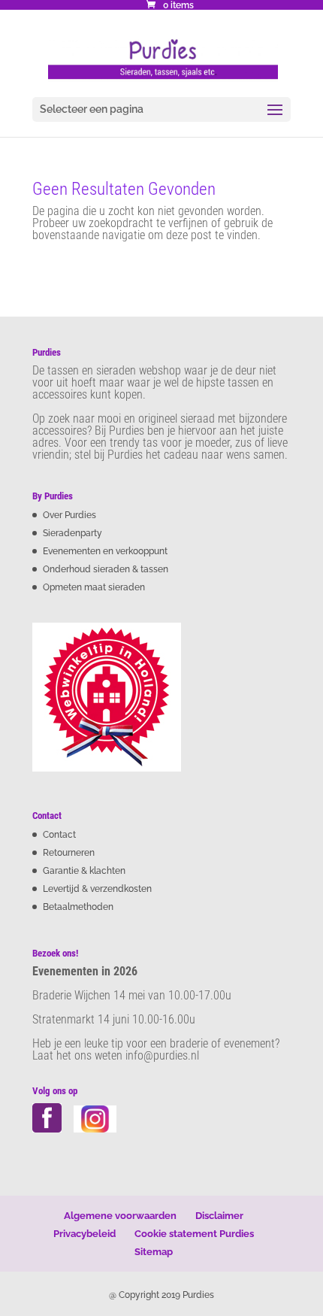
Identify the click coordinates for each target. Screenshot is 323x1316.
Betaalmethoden (78, 907)
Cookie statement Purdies (194, 1233)
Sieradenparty (72, 533)
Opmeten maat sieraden (94, 587)
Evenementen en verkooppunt (105, 551)
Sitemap (153, 1251)
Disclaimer (219, 1215)
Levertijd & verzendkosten (97, 889)
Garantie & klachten (84, 871)
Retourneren (69, 853)
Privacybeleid (84, 1233)
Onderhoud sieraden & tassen (105, 569)
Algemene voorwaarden (120, 1215)
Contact (59, 834)
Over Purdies (69, 515)
